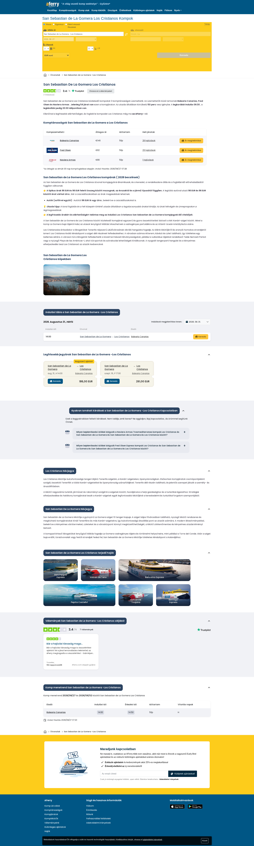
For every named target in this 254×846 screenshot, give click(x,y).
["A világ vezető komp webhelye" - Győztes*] (52, 4)
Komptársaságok (67, 10)
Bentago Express (173, 601)
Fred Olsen (65, 150)
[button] (178, 10)
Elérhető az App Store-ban (177, 806)
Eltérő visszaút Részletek (74, 25)
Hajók (159, 10)
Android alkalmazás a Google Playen (195, 806)
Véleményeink (51, 822)
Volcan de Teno (98, 577)
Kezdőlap (52, 10)
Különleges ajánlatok (144, 10)
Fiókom (168, 10)
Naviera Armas (68, 159)
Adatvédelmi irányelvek (168, 779)
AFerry (48, 800)
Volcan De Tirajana (135, 601)
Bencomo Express (154, 577)
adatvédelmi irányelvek (152, 839)
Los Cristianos (122, 336)
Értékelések (125, 10)
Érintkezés (91, 810)
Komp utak (83, 10)
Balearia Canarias (69, 140)
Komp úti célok (52, 805)
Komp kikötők (99, 10)
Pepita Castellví (79, 602)
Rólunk (89, 814)
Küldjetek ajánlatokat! (184, 774)
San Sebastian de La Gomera (95, 336)
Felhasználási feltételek (98, 818)
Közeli (204, 841)
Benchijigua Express (60, 576)
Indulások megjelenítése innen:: (166, 321)
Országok (112, 10)
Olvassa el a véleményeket (100, 91)
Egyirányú (59, 24)
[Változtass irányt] (126, 34)
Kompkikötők (51, 818)
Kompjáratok (51, 814)
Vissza (48, 24)
